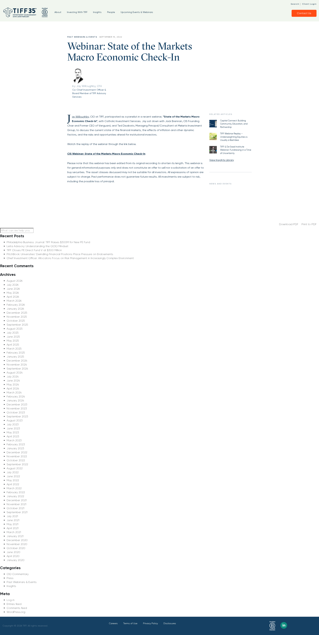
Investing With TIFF (77, 12)
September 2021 (17, 512)
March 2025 (14, 348)
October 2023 (16, 412)
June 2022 (13, 476)
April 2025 (13, 344)
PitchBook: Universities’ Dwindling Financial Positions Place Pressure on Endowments (60, 254)
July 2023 (13, 424)
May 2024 (13, 384)
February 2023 (16, 444)
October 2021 (15, 508)
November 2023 (17, 408)
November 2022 (17, 456)
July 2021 (12, 516)
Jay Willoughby (80, 116)
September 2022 (17, 464)
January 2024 (15, 400)
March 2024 (14, 392)
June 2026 (13, 288)
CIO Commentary (18, 574)
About (57, 12)
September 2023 (17, 416)
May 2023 (13, 432)
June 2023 (13, 428)
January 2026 (15, 308)
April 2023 (13, 436)
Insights (97, 12)
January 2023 (15, 448)
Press (10, 578)
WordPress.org (16, 612)
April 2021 (12, 528)
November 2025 (17, 316)
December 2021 (17, 500)
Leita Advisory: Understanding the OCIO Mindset (37, 246)
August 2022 (15, 468)
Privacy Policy (150, 623)
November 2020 (17, 544)
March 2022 (14, 488)
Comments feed (17, 608)
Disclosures (169, 623)
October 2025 (16, 320)
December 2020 (17, 540)
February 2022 (16, 492)
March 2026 (14, 300)
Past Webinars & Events (22, 582)
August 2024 (15, 372)
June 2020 (13, 552)
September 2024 (17, 368)
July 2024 (13, 376)
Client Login (309, 4)
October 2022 (16, 460)
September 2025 (17, 324)
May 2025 (13, 340)
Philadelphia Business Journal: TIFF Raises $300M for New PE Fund (48, 242)
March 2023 (14, 440)
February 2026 (16, 304)
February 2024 (16, 396)
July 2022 (13, 472)
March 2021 (14, 532)
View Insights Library (221, 160)
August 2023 (15, 420)
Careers (113, 623)
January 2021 (15, 536)
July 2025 (12, 332)
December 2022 (17, 452)
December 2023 (17, 404)
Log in (10, 600)
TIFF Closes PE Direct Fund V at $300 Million (34, 250)
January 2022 (15, 496)
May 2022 (13, 480)
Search (295, 4)
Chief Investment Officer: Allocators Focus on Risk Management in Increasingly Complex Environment (70, 258)
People (111, 12)
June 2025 (13, 336)
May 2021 (12, 524)
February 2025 (16, 352)
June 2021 (13, 520)
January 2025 (15, 356)
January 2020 (15, 560)
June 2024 (13, 380)
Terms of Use (130, 623)
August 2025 (14, 328)
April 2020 (13, 556)
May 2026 (13, 292)
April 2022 (13, 484)
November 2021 (16, 504)
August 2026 (14, 280)
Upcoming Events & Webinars (137, 12)
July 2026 (12, 284)
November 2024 (17, 364)
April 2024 (13, 388)
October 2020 (16, 548)
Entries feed (14, 604)
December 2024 (17, 360)
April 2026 (13, 296)
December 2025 (17, 312)
